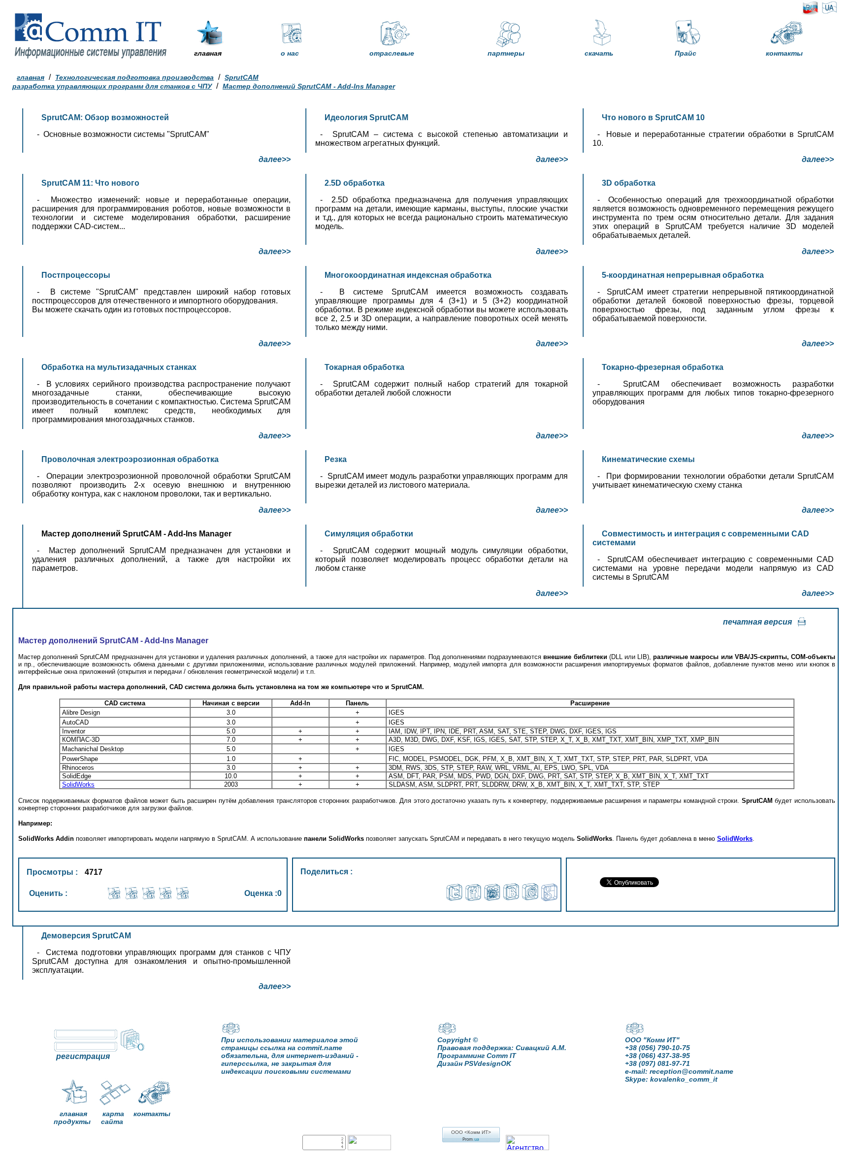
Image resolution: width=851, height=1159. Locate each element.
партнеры (506, 53)
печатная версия (757, 622)
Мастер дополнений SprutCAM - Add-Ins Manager (309, 86)
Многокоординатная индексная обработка (408, 275)
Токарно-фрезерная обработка (662, 367)
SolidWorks (78, 784)
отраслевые (391, 53)
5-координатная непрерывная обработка (683, 275)
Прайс (685, 53)
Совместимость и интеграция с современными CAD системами (700, 538)
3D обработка (628, 183)
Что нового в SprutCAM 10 (653, 117)
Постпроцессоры (75, 275)
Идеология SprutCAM (366, 117)
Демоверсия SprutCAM (86, 935)
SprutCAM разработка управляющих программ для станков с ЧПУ (135, 81)
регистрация (83, 1056)
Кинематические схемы (648, 459)
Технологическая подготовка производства (134, 77)
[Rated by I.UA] (369, 1147)
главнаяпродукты (72, 1118)
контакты (784, 53)
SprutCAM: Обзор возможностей (105, 117)
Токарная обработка (364, 367)
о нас (290, 53)
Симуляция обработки (369, 534)
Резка (336, 459)
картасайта (112, 1118)
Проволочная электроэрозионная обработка (130, 459)
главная (208, 53)
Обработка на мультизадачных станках (118, 367)
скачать (599, 53)
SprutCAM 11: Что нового (90, 183)
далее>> (275, 159)
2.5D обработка (355, 183)
